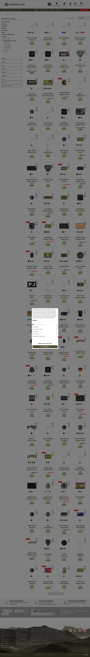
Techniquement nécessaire (39, 324)
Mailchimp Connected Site (39, 336)
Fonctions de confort (38, 329)
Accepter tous (45, 346)
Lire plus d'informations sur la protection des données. (43, 317)
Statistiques (36, 326)
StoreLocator (36, 334)
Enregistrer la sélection (45, 343)
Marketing (36, 331)
